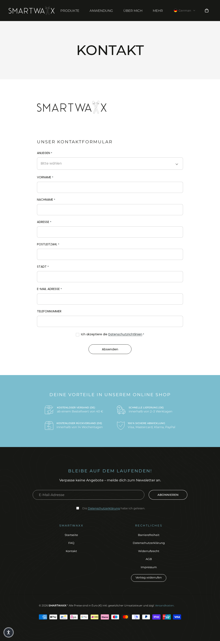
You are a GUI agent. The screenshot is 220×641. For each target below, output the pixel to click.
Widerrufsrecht (148, 551)
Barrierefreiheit (148, 535)
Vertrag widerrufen (149, 577)
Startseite (71, 535)
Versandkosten (164, 605)
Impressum (149, 567)
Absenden (110, 349)
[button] (184, 10)
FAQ (71, 543)
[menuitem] (158, 10)
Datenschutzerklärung (149, 543)
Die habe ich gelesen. (113, 508)
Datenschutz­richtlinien (125, 334)
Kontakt (71, 551)
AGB (149, 559)
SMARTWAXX (57, 605)
